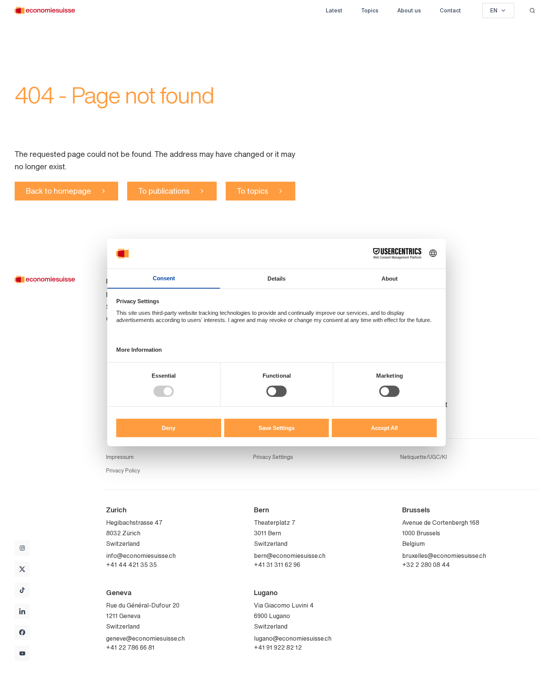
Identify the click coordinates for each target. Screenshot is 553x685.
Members (416, 331)
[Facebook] (22, 632)
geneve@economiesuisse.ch (145, 638)
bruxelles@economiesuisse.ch (444, 555)
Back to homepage (58, 190)
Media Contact (424, 404)
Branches (416, 392)
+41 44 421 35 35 (131, 564)
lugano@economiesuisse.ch (292, 638)
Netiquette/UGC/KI (423, 457)
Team (410, 306)
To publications (164, 190)
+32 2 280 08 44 (426, 564)
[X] (22, 569)
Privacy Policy (123, 470)
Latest (334, 10)
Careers (414, 343)
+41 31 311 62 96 (277, 564)
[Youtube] (22, 653)
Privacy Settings (273, 457)
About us (409, 10)
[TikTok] (22, 590)
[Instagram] (22, 548)
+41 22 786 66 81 (130, 647)
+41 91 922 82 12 (278, 647)
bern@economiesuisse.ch (289, 555)
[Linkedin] (22, 611)
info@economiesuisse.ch (141, 555)
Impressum (120, 457)
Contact (450, 10)
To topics (252, 190)
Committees (420, 319)
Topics (369, 10)
